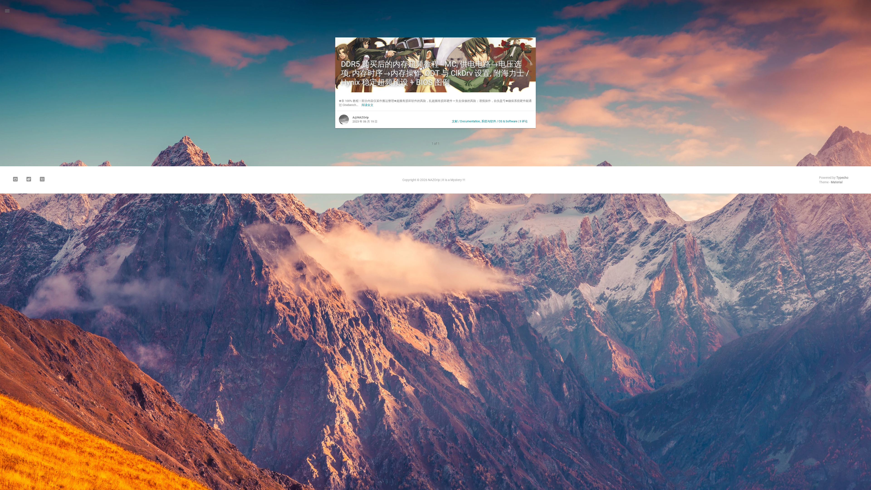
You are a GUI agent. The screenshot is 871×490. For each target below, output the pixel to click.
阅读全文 (367, 105)
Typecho (842, 177)
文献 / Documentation (466, 121)
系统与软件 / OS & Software (499, 121)
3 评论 (523, 121)
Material (836, 182)
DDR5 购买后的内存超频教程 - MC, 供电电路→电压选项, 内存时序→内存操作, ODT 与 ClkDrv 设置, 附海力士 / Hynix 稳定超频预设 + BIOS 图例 (435, 73)
